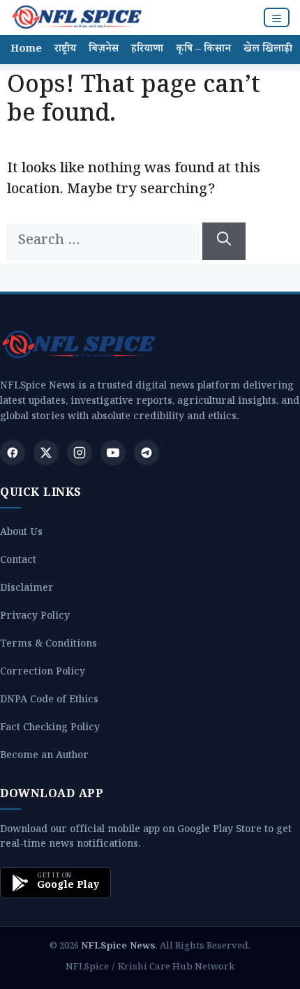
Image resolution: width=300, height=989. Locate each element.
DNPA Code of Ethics (49, 701)
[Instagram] (79, 452)
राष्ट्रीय (65, 50)
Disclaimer (27, 589)
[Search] (224, 241)
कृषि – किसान (203, 50)
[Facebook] (12, 452)
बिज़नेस (104, 50)
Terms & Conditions (48, 645)
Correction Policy (42, 673)
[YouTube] (113, 452)
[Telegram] (146, 452)
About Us (21, 534)
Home (26, 50)
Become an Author (44, 757)
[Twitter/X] (46, 452)
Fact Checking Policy (50, 729)
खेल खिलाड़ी (267, 50)
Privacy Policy (35, 617)
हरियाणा (147, 50)
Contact (18, 561)
